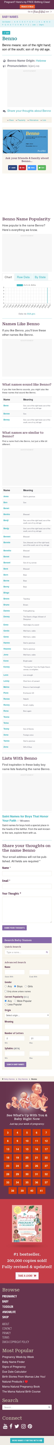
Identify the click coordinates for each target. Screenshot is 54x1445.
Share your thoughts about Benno (29, 110)
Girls (30, 986)
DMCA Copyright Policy (15, 1342)
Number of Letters (14, 1033)
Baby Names (10, 17)
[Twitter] (16, 1427)
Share (11, 120)
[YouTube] (5, 1427)
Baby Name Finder (13, 1362)
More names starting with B (26, 1440)
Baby (5, 1301)
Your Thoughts (11, 893)
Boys (19, 986)
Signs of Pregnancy (14, 1366)
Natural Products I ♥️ (15, 1381)
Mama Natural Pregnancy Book (21, 1386)
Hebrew (41, 60)
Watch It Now (27, 6)
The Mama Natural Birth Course (21, 1391)
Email (5, 881)
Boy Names (23, 1079)
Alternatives (33, 120)
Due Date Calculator (14, 1371)
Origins (41, 25)
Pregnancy (9, 1296)
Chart (8, 277)
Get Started (6, 22)
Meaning (9, 1021)
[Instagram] (23, 1427)
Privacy (6, 1333)
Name (5, 868)
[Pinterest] (30, 1427)
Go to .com (39, 11)
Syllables (12, 1048)
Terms (5, 1337)
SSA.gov (31, 313)
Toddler (7, 1307)
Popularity (21, 120)
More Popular (24, 1001)
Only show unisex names (19, 991)
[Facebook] (10, 1427)
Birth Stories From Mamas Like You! (23, 1376)
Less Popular (15, 1004)
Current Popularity (17, 996)
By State (40, 277)
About (5, 1324)
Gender (8, 982)
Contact (7, 1328)
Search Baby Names (15, 1064)
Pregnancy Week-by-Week (18, 1357)
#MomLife (9, 1312)
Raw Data (23, 277)
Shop (5, 1317)
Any (10, 986)
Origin (8, 1010)
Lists (34, 25)
